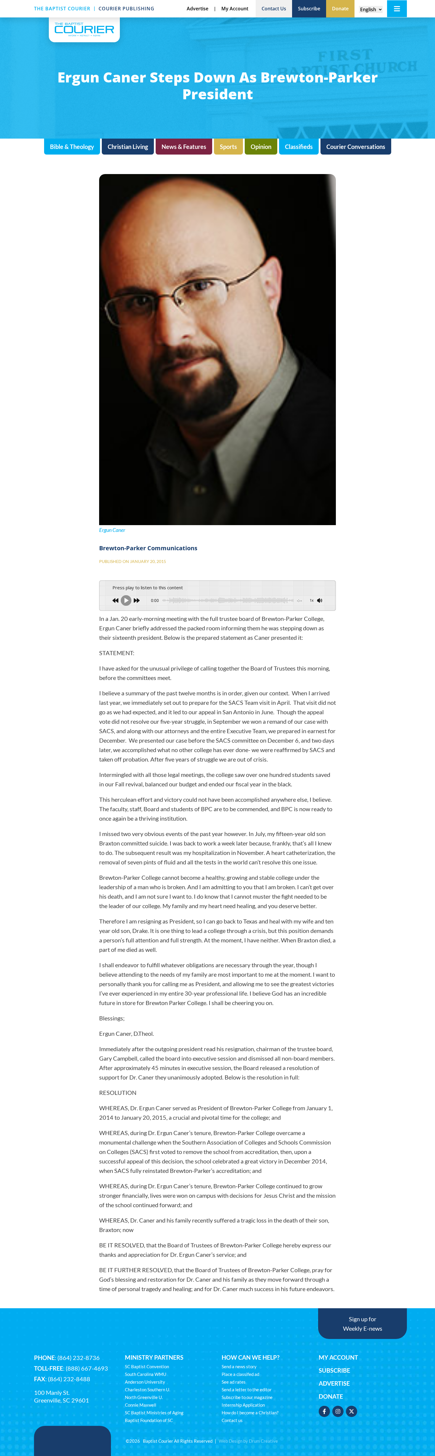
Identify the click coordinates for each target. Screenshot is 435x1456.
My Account (338, 1357)
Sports (228, 146)
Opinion (261, 146)
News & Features (184, 146)
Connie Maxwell (140, 1405)
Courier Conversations (355, 146)
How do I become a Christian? (250, 1412)
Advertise (334, 1383)
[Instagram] (338, 1411)
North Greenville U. (144, 1397)
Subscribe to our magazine (247, 1397)
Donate (331, 1396)
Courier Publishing (126, 8)
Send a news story (239, 1366)
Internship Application (243, 1405)
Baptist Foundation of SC (149, 1420)
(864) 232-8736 (78, 1357)
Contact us (232, 1420)
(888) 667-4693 (87, 1368)
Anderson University (145, 1381)
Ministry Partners (154, 1357)
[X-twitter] (351, 1411)
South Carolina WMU (145, 1374)
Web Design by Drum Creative (248, 1441)
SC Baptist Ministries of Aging (154, 1412)
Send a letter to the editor (247, 1389)
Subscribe (334, 1370)
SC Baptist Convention (147, 1366)
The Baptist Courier (62, 8)
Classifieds (299, 146)
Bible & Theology (72, 146)
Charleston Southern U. (147, 1389)
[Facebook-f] (324, 1411)
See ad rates (234, 1381)
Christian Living (128, 146)
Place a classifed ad (240, 1374)
